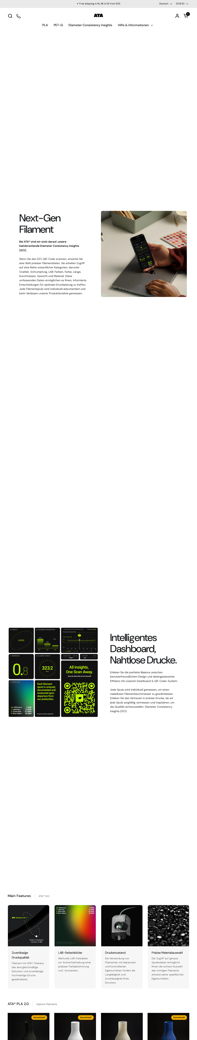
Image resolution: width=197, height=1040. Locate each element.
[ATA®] (98, 16)
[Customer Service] (18, 15)
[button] (10, 15)
